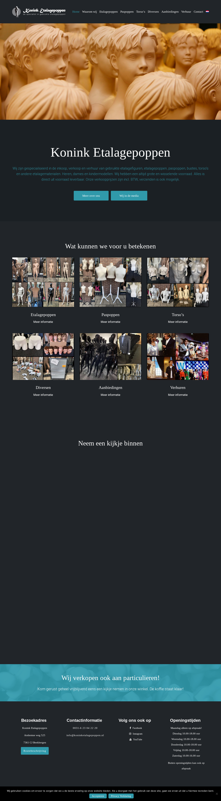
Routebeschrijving (34, 750)
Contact (198, 11)
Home (76, 11)
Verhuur (186, 11)
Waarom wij (89, 11)
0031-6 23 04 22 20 (85, 728)
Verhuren (177, 387)
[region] (110, 71)
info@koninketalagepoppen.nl (85, 735)
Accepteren (98, 796)
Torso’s (140, 11)
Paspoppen (127, 11)
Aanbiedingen (170, 11)
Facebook (137, 728)
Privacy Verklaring (121, 796)
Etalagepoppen (108, 11)
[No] (216, 793)
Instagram (137, 733)
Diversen (153, 11)
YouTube (137, 739)
